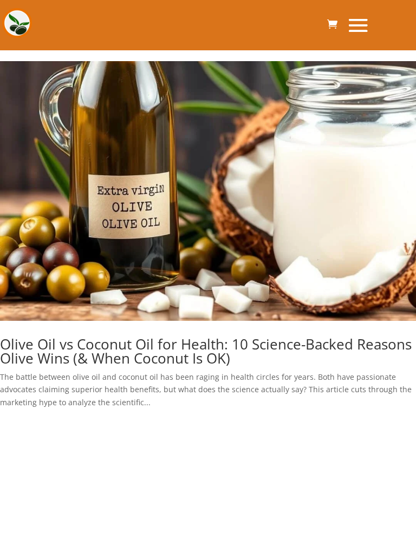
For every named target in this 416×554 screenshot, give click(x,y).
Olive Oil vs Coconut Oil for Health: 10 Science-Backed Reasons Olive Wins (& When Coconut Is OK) (206, 351)
